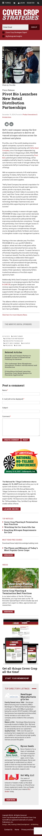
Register (30, 3)
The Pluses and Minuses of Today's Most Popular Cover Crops (21, 549)
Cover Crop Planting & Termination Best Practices (21, 523)
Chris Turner (18, 336)
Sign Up (34, 27)
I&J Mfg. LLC (27, 775)
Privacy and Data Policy (29, 830)
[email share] (7, 124)
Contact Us (8, 830)
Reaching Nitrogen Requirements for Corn (20, 531)
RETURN (18, 345)
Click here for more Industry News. (14, 315)
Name (5, 390)
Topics (8, 3)
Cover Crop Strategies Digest (16, 32)
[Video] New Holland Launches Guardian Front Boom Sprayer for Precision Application (18, 373)
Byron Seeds (27, 746)
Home (17, 830)
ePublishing (34, 824)
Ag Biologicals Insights (14, 36)
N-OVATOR (6, 284)
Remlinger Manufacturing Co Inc (28, 697)
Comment (6, 416)
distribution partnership (14, 339)
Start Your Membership (17, 678)
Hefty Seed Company (12, 343)
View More (8, 555)
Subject (5, 408)
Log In (22, 3)
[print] (11, 124)
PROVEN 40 (9, 345)
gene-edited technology (14, 341)
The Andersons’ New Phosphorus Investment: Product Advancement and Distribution (21, 365)
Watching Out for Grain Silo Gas (19, 527)
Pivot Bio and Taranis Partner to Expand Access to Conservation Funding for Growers (18, 357)
